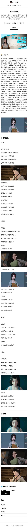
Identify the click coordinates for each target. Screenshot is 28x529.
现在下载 (19, 5)
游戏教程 (14, 5)
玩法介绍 (9, 5)
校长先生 (3, 515)
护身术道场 (3, 508)
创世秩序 (3, 512)
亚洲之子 (3, 505)
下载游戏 (5, 493)
